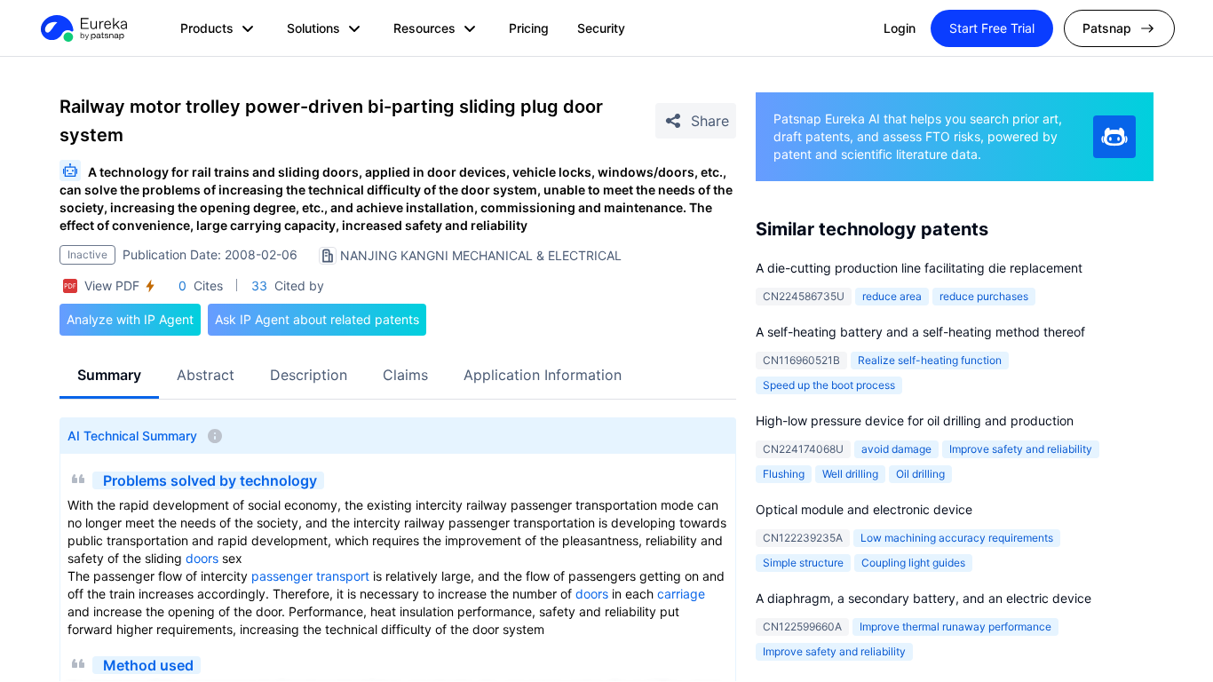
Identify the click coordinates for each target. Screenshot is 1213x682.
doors (202, 558)
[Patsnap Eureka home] (82, 28)
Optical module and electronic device (864, 509)
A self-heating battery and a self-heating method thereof (920, 331)
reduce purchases (983, 296)
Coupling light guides (913, 562)
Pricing (529, 28)
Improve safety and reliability (1020, 449)
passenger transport (310, 575)
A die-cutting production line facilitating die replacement (919, 267)
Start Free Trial (992, 28)
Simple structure (803, 562)
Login (900, 28)
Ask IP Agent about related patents (317, 319)
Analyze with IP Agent (130, 319)
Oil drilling (920, 473)
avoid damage (896, 449)
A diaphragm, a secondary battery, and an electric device (923, 598)
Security (601, 28)
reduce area (892, 296)
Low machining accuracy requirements (956, 537)
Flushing (784, 473)
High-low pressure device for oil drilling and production (915, 420)
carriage (681, 593)
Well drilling (850, 473)
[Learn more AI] (1114, 136)
